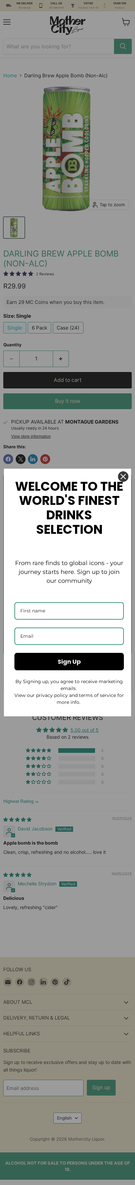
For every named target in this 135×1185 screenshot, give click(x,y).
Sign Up (69, 661)
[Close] (123, 476)
